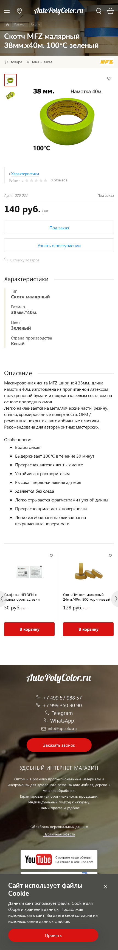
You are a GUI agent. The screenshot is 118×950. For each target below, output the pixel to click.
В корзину (29, 629)
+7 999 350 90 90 (62, 705)
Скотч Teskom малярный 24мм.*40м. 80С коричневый (86, 596)
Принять (53, 935)
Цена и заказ (41, 62)
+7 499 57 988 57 (62, 697)
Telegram (62, 712)
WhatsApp (62, 720)
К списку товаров (25, 260)
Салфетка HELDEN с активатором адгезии (22, 596)
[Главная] (7, 24)
